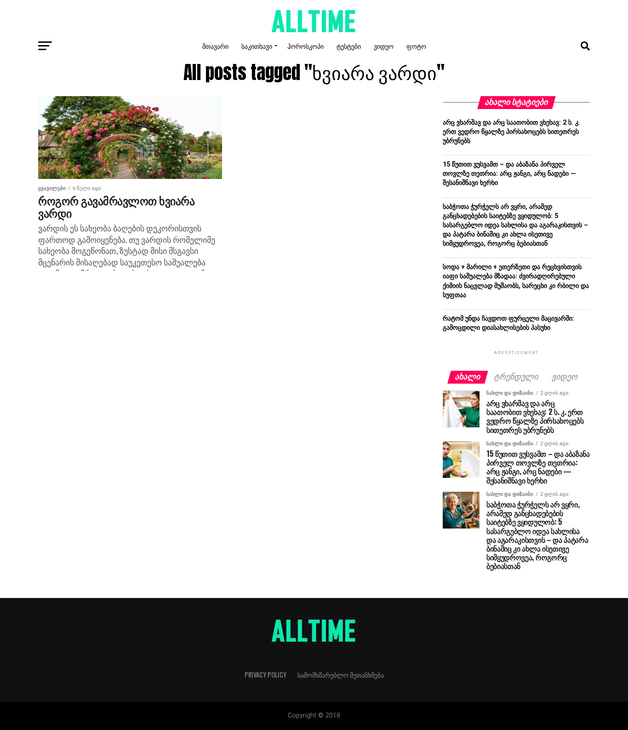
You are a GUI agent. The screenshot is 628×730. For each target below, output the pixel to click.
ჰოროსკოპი (305, 46)
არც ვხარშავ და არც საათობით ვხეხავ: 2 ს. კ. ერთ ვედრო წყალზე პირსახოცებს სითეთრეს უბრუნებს (511, 132)
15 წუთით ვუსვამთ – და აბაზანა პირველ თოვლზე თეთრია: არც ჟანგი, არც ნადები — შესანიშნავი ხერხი (509, 174)
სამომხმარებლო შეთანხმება (340, 674)
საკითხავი (256, 46)
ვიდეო (384, 46)
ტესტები (349, 46)
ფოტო (416, 46)
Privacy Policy (265, 674)
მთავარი (215, 46)
